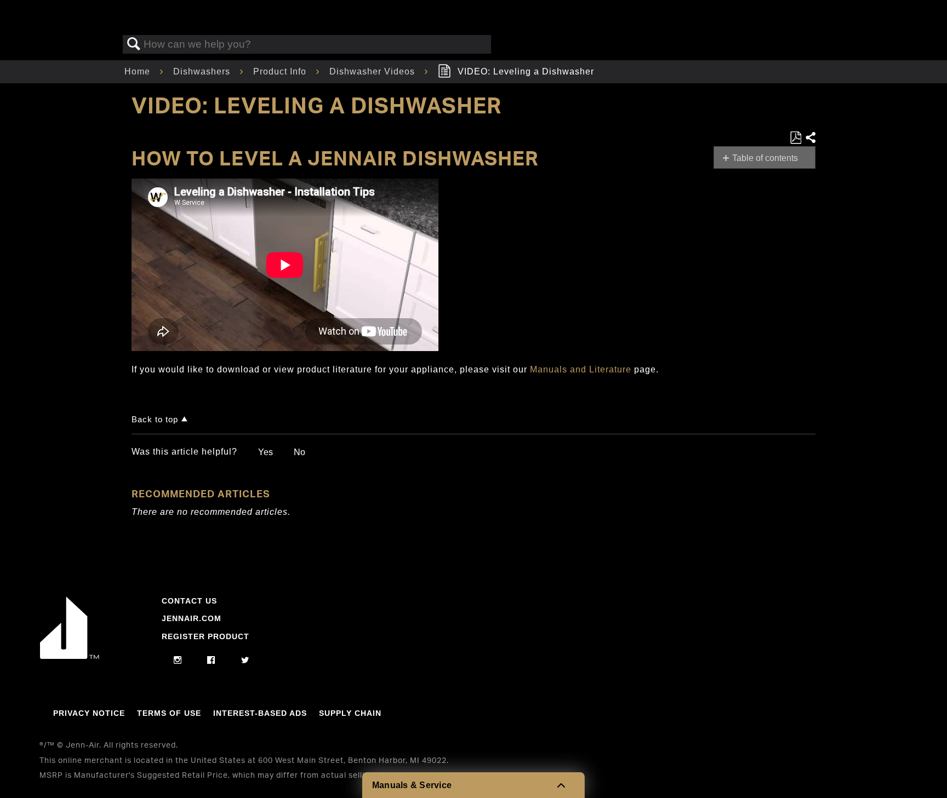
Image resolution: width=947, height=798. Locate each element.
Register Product (205, 636)
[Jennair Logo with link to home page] (69, 656)
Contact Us (189, 600)
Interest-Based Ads (260, 713)
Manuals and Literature (580, 369)
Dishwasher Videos (373, 71)
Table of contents (765, 158)
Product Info (281, 71)
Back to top (155, 419)
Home (138, 71)
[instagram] (178, 661)
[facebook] (211, 661)
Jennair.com (191, 618)
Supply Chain (350, 713)
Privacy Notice (89, 713)
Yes (265, 452)
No (299, 452)
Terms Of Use (169, 713)
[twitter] (245, 661)
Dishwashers (203, 71)
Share (810, 138)
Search (134, 44)
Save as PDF (795, 138)
